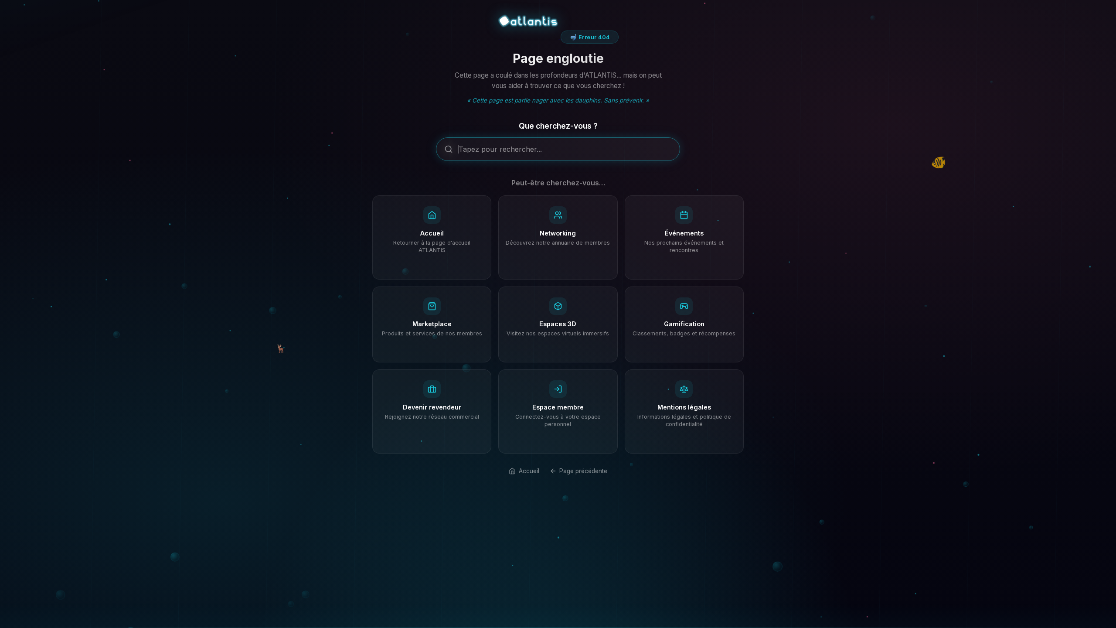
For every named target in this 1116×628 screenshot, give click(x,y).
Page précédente (583, 471)
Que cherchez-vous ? (558, 125)
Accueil (529, 471)
